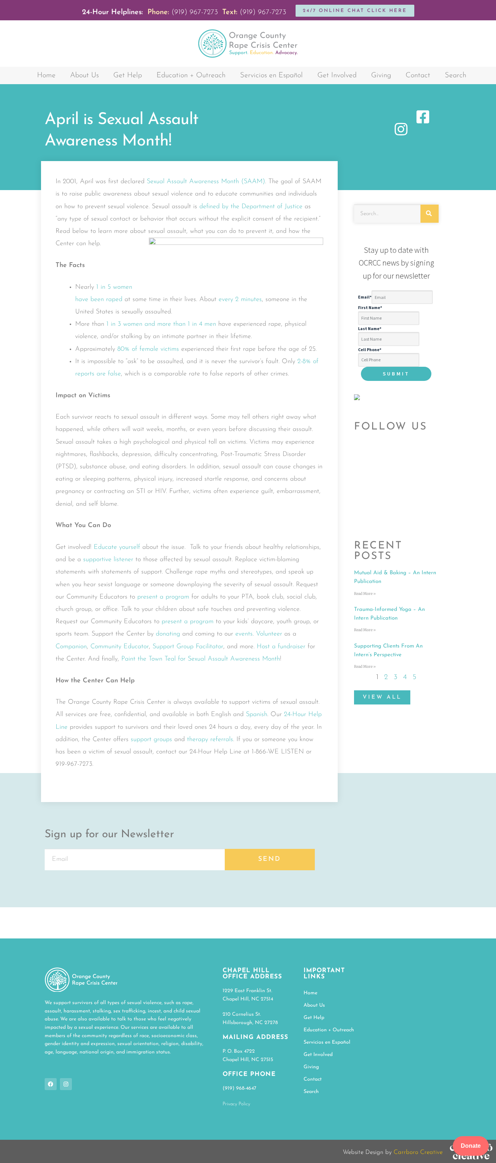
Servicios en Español (271, 75)
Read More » (365, 593)
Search (455, 75)
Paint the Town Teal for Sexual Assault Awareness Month (200, 659)
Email (364, 297)
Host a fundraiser (281, 647)
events (244, 634)
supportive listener (108, 559)
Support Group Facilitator (188, 647)
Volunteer (269, 634)
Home (46, 75)
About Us (84, 75)
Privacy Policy (236, 1104)
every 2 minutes (240, 299)
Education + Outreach (190, 75)
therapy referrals (210, 739)
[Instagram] (66, 1084)
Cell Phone (369, 349)
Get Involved (337, 75)
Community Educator (119, 647)
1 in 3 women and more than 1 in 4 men (161, 324)
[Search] (429, 214)
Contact (418, 75)
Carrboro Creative (418, 1152)
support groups (151, 739)
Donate (471, 1146)
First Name (370, 307)
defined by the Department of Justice (250, 207)
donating (168, 634)
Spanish (256, 714)
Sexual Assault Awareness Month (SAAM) (206, 181)
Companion (71, 647)
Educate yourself (117, 547)
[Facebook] (51, 1084)
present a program (163, 597)
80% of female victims (148, 349)
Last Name (369, 328)
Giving (381, 75)
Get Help (127, 75)
